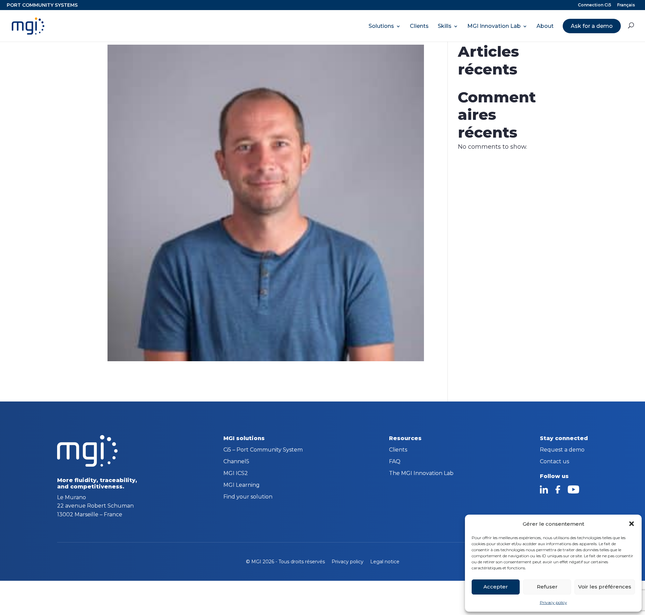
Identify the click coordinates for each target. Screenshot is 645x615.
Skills (445, 26)
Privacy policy (553, 602)
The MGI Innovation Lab (421, 473)
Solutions (381, 26)
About (545, 26)
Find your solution (247, 497)
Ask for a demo (592, 26)
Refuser (547, 586)
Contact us (554, 462)
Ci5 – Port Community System (263, 450)
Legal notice (384, 561)
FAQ (394, 462)
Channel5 (236, 462)
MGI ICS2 (235, 473)
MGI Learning (241, 485)
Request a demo (562, 450)
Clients (419, 26)
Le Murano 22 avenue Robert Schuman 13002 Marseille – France (95, 505)
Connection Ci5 (594, 5)
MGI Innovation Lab (494, 26)
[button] (631, 523)
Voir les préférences (604, 586)
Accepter (495, 586)
